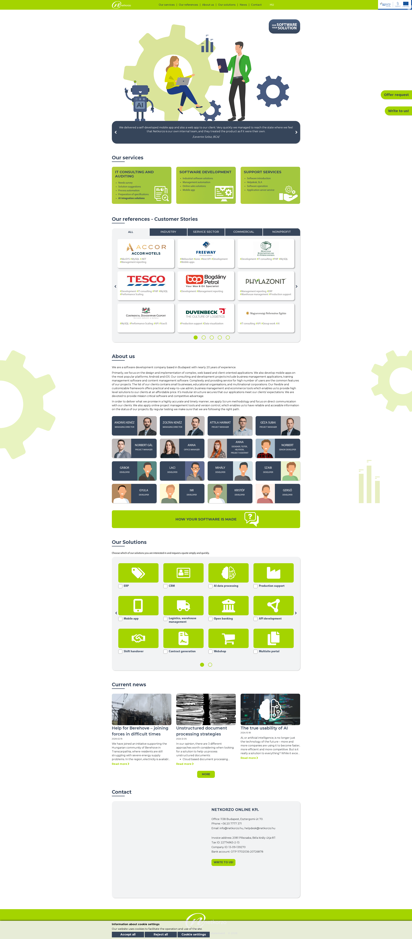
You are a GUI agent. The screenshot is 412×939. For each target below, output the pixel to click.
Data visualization (213, 323)
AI (278, 323)
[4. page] (220, 337)
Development (220, 259)
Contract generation (182, 651)
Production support (280, 294)
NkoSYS (125, 259)
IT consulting (265, 259)
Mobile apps (187, 262)
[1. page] (196, 337)
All (130, 232)
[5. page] (228, 337)
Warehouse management (254, 294)
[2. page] (204, 337)
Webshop (220, 651)
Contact (256, 4)
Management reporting (133, 262)
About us (208, 4)
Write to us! (398, 111)
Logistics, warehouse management (182, 620)
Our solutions (227, 4)
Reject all (161, 934)
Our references (188, 4)
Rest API (206, 259)
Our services (167, 4)
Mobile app (131, 618)
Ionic (197, 259)
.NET (143, 259)
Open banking (223, 618)
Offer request (396, 95)
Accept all (128, 934)
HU (272, 4)
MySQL (135, 259)
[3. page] (212, 337)
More (206, 774)
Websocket (187, 259)
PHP (276, 259)
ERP (270, 291)
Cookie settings (194, 934)
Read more (119, 763)
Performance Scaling (132, 294)
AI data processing (226, 586)
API (157, 323)
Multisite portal (269, 651)
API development (270, 618)
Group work (269, 323)
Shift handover (134, 651)
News (243, 4)
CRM (172, 586)
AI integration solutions (131, 198)
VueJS (164, 323)
